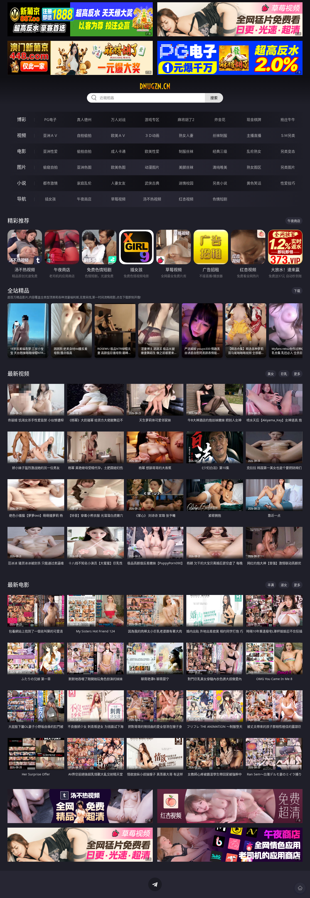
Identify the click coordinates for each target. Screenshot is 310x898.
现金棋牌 (254, 119)
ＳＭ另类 (287, 135)
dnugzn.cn (155, 86)
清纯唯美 (220, 167)
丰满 (271, 585)
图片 (21, 167)
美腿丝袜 (186, 167)
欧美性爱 (152, 151)
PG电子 (50, 119)
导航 (21, 199)
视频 (21, 135)
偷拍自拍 (84, 151)
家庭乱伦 (84, 183)
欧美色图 (118, 167)
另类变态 (287, 151)
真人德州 (84, 119)
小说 (21, 183)
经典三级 (220, 151)
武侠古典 (152, 183)
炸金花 (219, 119)
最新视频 (18, 373)
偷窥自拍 (50, 167)
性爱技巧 (287, 183)
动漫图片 (152, 167)
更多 (297, 374)
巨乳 (284, 374)
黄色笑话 (254, 183)
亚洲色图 (84, 167)
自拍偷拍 (84, 135)
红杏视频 (186, 199)
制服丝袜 (186, 151)
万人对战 (118, 119)
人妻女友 (118, 183)
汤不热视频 (152, 199)
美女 (271, 374)
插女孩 (50, 199)
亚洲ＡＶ (50, 135)
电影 (21, 151)
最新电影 (18, 584)
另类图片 (287, 167)
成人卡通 (118, 151)
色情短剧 (220, 199)
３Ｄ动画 (152, 135)
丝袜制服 (220, 135)
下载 (297, 291)
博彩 (21, 119)
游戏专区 (152, 119)
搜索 (214, 97)
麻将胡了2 (186, 119)
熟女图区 (254, 167)
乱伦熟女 (254, 151)
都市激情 (50, 183)
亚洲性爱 (50, 151)
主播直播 (254, 135)
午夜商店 (84, 199)
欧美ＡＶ (118, 135)
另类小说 (220, 183)
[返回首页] (300, 888)
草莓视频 (118, 199)
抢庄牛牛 (287, 119)
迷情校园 (186, 183)
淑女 (284, 585)
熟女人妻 (186, 135)
